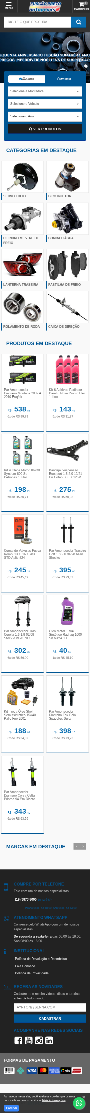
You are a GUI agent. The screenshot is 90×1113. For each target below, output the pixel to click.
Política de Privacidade (31, 973)
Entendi (11, 1108)
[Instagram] (39, 1040)
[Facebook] (18, 1040)
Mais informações (54, 1100)
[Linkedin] (49, 1040)
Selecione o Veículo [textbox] (24, 104)
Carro (30, 79)
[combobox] (45, 91)
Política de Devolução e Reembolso (41, 959)
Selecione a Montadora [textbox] (27, 91)
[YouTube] (28, 1040)
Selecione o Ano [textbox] (22, 116)
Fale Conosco (25, 966)
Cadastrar (50, 1018)
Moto (67, 79)
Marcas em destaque (35, 846)
